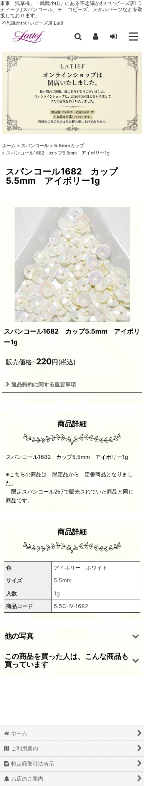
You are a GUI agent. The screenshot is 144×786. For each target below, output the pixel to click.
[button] (78, 36)
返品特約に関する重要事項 (44, 384)
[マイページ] (95, 36)
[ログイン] (113, 36)
